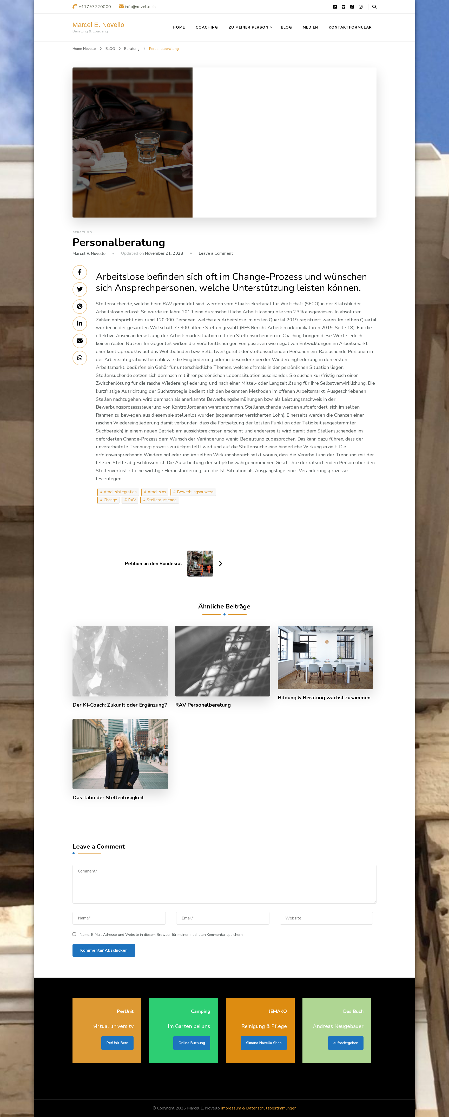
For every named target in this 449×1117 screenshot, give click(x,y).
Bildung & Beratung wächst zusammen (324, 697)
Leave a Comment (216, 253)
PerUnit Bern (117, 1042)
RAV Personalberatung (203, 705)
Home (179, 27)
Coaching (207, 27)
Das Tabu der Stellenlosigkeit (108, 797)
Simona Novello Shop (264, 1042)
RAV (132, 500)
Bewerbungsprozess (195, 492)
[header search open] (374, 7)
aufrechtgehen (345, 1042)
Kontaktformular (350, 27)
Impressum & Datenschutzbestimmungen (258, 1108)
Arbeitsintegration (120, 492)
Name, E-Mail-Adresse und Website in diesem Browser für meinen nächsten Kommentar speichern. (161, 934)
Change (110, 500)
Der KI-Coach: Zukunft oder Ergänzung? (119, 705)
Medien (310, 27)
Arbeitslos (157, 492)
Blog (286, 27)
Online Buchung (192, 1042)
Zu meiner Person (248, 27)
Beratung (82, 232)
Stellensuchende (162, 500)
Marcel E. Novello (98, 24)
